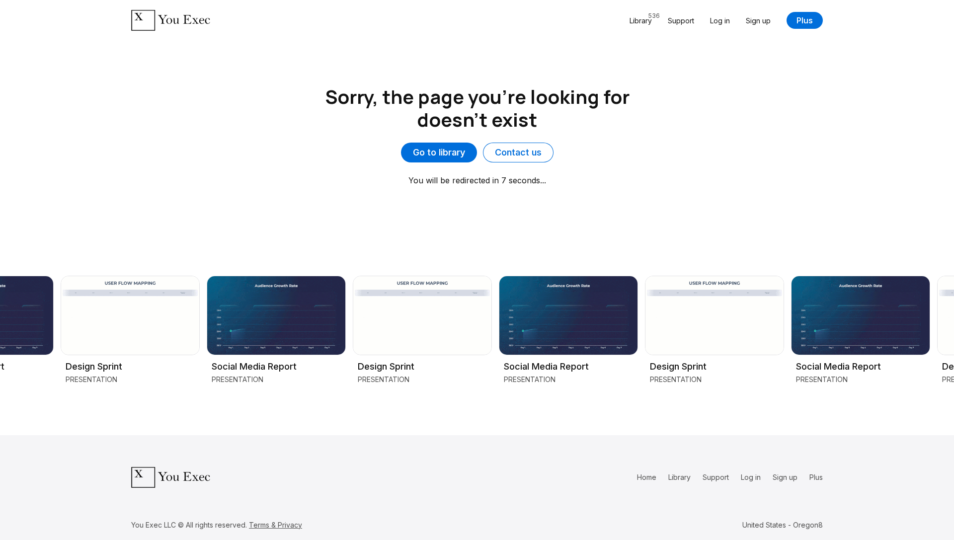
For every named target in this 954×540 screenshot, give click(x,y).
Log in (720, 20)
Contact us (518, 152)
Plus (804, 20)
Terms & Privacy (275, 525)
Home (646, 477)
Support (681, 20)
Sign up (758, 20)
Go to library (439, 152)
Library (679, 477)
